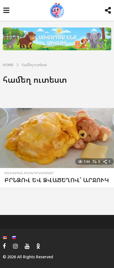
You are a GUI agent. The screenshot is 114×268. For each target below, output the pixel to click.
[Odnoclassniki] (38, 246)
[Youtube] (27, 246)
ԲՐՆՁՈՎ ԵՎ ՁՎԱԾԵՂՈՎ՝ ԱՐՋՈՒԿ (56, 180)
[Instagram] (15, 246)
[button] (6, 10)
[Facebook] (4, 246)
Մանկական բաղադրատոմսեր (29, 173)
